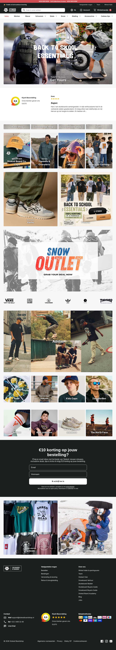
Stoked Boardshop (17, 641)
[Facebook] (102, 641)
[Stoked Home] (10, 10)
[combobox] (43, 10)
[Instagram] (106, 641)
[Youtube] (111, 641)
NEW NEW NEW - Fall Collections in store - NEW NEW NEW (58, 1)
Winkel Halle (108, 4)
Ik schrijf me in (58, 481)
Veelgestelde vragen (85, 4)
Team (98, 4)
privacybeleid (70, 487)
